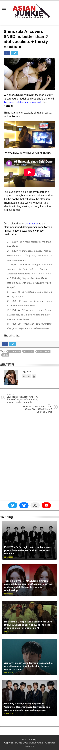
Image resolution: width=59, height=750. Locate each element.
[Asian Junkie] (29, 10)
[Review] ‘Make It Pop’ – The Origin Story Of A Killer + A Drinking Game (37, 408)
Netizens (28, 351)
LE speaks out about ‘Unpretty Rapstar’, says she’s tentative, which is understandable (22, 398)
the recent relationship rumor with (23, 102)
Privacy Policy (29, 739)
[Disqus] (29, 459)
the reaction (32, 223)
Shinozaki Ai (43, 351)
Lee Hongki (14, 351)
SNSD (5, 355)
